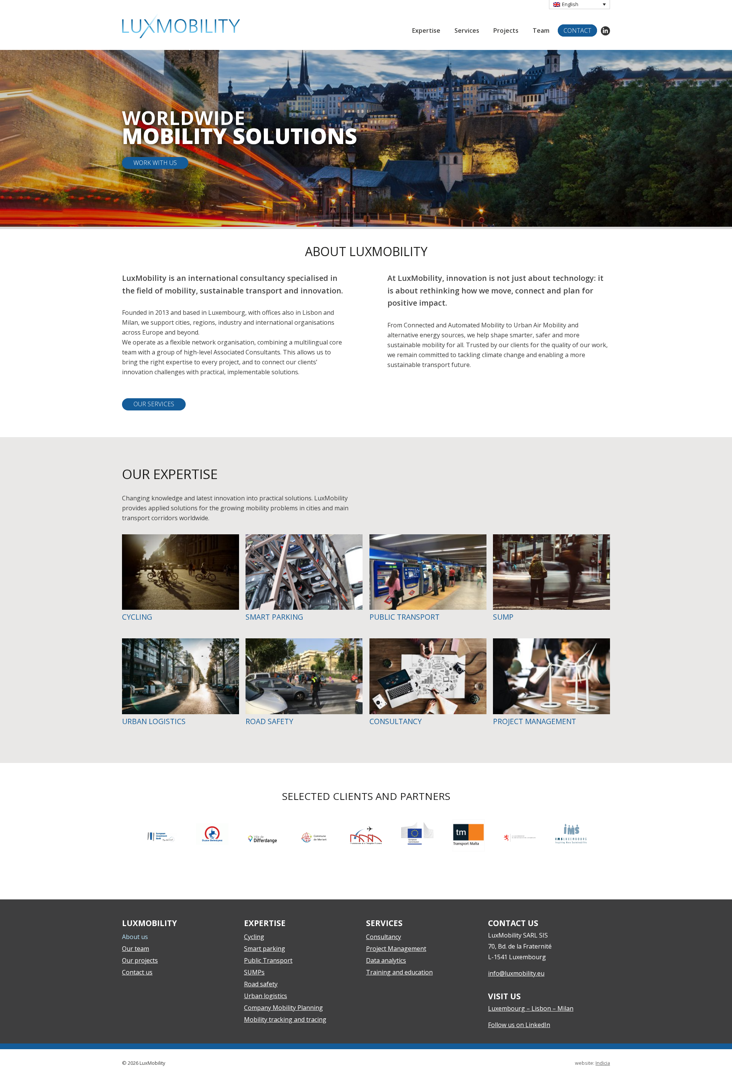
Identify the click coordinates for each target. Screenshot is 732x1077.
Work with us (155, 163)
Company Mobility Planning (283, 1007)
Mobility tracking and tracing (285, 1019)
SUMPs (254, 972)
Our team (135, 948)
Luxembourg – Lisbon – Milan (530, 1008)
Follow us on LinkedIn (519, 1025)
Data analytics (386, 960)
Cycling (254, 937)
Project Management (396, 948)
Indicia (603, 1062)
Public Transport (268, 960)
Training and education (399, 972)
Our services (153, 404)
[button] (579, 4)
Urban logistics (265, 996)
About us (135, 937)
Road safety (261, 984)
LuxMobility (181, 25)
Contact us (137, 972)
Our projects (140, 960)
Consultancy (383, 937)
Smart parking (264, 948)
